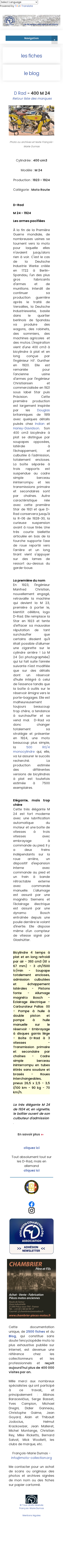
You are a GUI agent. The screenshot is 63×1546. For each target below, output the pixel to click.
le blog (31, 73)
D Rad (19, 93)
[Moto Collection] (31, 1499)
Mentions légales (32, 1515)
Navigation (39, 38)
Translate (27, 6)
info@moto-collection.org (31, 1458)
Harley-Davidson (26, 428)
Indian (39, 423)
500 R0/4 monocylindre (31, 749)
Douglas (43, 410)
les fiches (31, 55)
